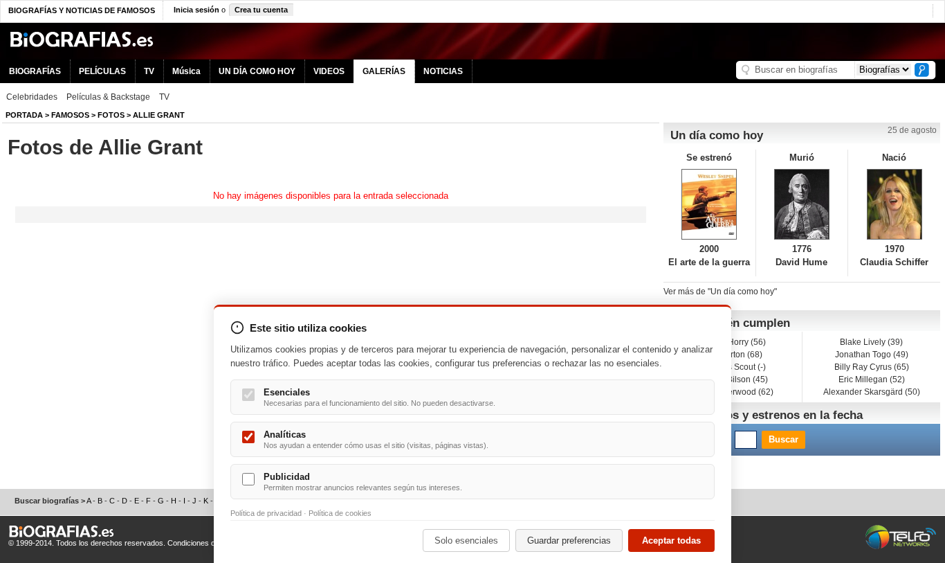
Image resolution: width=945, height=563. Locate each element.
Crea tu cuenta (261, 10)
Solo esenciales (466, 540)
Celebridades (31, 97)
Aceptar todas (671, 540)
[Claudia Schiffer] (894, 204)
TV (149, 71)
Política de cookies (340, 513)
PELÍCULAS (102, 71)
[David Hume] (802, 204)
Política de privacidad (266, 513)
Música (186, 71)
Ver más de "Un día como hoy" (720, 291)
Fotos (111, 115)
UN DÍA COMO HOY (257, 71)
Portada (24, 115)
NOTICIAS (443, 71)
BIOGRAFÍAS (35, 71)
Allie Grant (159, 115)
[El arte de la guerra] (709, 204)
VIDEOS (329, 71)
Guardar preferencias (569, 540)
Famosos (70, 115)
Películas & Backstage (108, 97)
